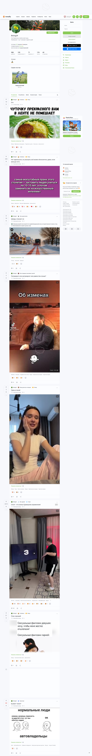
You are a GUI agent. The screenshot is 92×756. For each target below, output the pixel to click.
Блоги (45, 16)
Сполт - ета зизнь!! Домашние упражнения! (26, 504)
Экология (17, 260)
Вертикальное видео (37, 374)
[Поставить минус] (6, 104)
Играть (72, 136)
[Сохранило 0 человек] (16, 753)
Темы (50, 16)
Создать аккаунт (71, 36)
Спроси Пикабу (52, 745)
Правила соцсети (75, 202)
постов (21, 46)
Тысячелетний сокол (19, 657)
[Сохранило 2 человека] (17, 382)
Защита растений (19, 85)
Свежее (28, 16)
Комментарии (33, 94)
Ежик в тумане (21, 489)
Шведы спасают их (17, 219)
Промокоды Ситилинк (67, 219)
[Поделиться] (20, 151)
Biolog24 (15, 99)
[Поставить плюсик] (6, 99)
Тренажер (17, 600)
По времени (14, 94)
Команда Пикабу (66, 204)
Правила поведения (26, 745)
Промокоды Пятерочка (67, 213)
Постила (64, 222)
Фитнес (12, 600)
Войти (86, 16)
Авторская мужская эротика (38, 745)
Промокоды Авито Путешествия (69, 221)
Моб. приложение (66, 206)
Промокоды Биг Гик (67, 209)
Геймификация (41, 600)
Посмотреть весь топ (67, 177)
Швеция (22, 260)
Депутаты (17, 203)
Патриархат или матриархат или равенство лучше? (28, 276)
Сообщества (40, 16)
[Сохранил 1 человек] (16, 151)
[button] (24, 54)
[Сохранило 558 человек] (17, 608)
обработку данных (72, 195)
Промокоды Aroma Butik (68, 215)
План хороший (16, 616)
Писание (17, 374)
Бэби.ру (64, 225)
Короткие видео (46, 374)
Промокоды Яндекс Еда (68, 218)
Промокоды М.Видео (67, 212)
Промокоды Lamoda (67, 211)
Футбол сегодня (66, 224)
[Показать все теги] (51, 600)
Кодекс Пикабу (66, 203)
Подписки (33, 16)
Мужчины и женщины (19, 144)
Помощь (64, 202)
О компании (74, 204)
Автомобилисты (17, 745)
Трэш (16, 489)
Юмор (12, 144)
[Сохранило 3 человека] (17, 497)
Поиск (40, 94)
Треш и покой (15, 390)
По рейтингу (21, 94)
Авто (12, 745)
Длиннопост (41, 144)
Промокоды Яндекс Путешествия (70, 216)
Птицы (12, 260)
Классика (35, 144)
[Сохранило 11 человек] (17, 211)
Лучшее (23, 16)
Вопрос (46, 745)
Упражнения (35, 600)
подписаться (76, 191)
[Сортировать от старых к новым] (57, 95)
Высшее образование (24, 203)
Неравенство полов (24, 374)
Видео (31, 374)
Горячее (18, 16)
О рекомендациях (75, 203)
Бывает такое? (16, 704)
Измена (13, 374)
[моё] (27, 94)
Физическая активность (25, 600)
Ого (12, 102)
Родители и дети (29, 144)
